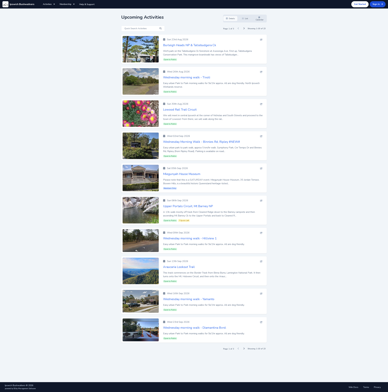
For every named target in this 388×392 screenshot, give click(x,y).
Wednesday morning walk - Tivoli (186, 77)
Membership (66, 4)
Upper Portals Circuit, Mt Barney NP (188, 206)
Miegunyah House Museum (181, 174)
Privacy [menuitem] (377, 387)
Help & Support (86, 4)
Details (231, 18)
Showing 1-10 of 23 (257, 28)
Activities (47, 4)
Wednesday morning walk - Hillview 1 (190, 238)
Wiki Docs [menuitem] (353, 387)
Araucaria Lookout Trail (179, 267)
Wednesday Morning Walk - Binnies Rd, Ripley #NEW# (201, 142)
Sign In (376, 4)
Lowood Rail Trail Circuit (180, 110)
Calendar (259, 20)
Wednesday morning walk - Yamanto (188, 299)
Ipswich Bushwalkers (22, 4)
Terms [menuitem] (366, 387)
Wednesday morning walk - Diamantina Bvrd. (194, 328)
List (246, 18)
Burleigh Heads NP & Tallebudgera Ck (189, 45)
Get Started (360, 4)
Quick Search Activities (135, 28)
